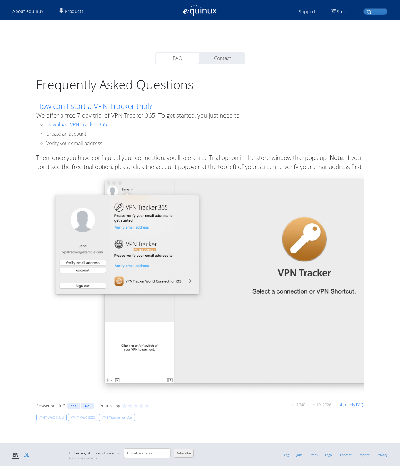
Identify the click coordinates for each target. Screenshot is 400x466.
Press (314, 455)
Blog (286, 455)
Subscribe (184, 453)
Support (307, 11)
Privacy (382, 455)
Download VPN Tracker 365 (76, 124)
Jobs (299, 455)
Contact (222, 58)
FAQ (177, 58)
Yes (73, 405)
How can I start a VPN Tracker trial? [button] (94, 106)
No (87, 405)
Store (342, 11)
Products (73, 11)
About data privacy (83, 458)
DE (26, 455)
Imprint (364, 455)
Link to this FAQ (349, 405)
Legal (329, 455)
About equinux (27, 11)
